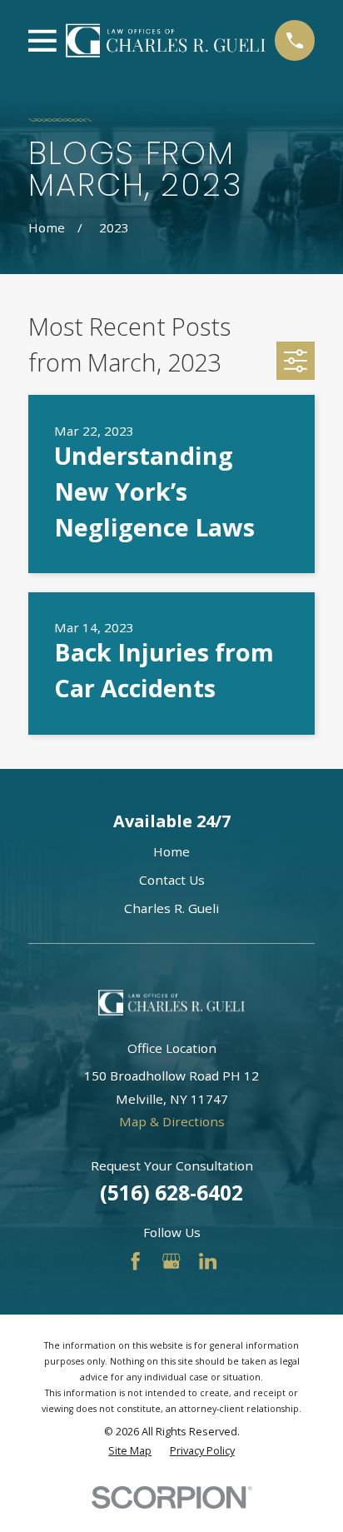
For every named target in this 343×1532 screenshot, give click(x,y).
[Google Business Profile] (171, 1261)
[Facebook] (135, 1261)
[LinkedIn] (207, 1261)
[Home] (166, 40)
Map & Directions (172, 1121)
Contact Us (172, 879)
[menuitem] (130, 1450)
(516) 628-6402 (171, 1192)
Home (171, 851)
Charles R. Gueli (171, 908)
